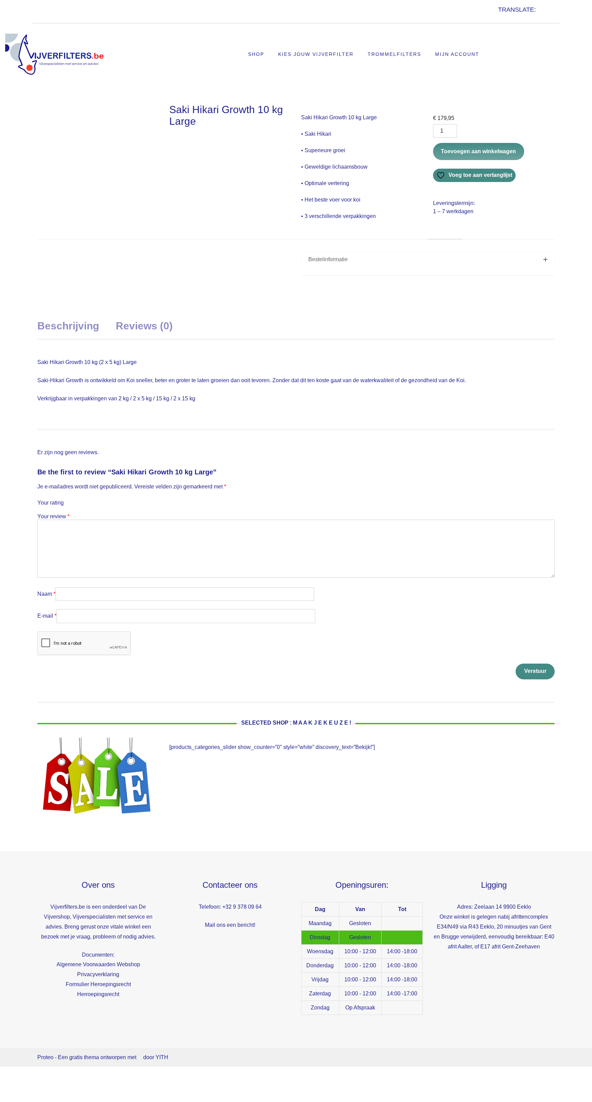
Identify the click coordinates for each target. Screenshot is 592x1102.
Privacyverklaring (98, 974)
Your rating (50, 503)
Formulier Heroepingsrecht (98, 984)
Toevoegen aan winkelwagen (478, 151)
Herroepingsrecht (98, 994)
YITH (162, 1057)
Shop (256, 54)
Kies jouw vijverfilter (316, 54)
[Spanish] (522, 17)
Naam (46, 594)
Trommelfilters (394, 54)
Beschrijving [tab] (68, 325)
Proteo (45, 1057)
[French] (508, 17)
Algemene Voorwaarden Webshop (98, 964)
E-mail (47, 616)
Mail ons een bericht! (230, 925)
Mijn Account (457, 54)
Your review (53, 516)
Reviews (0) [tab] (144, 325)
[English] (501, 17)
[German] (515, 17)
